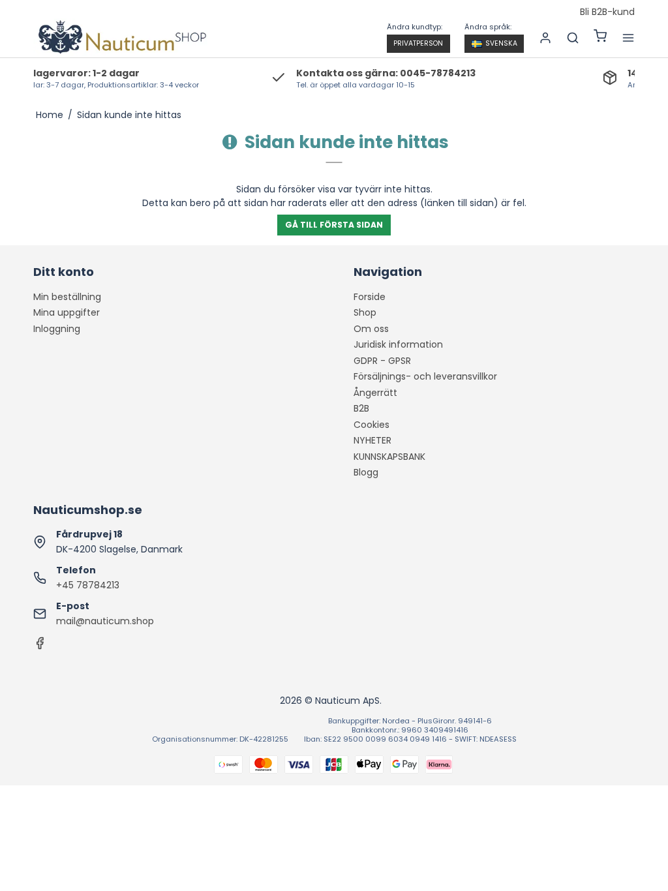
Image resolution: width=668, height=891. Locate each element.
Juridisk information (398, 344)
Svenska (501, 43)
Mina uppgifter (66, 312)
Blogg (366, 472)
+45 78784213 (87, 585)
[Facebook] (39, 646)
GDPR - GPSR (382, 360)
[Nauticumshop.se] (120, 37)
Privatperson (418, 43)
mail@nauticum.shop (105, 620)
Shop (365, 312)
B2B (361, 408)
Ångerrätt (375, 392)
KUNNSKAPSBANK (389, 456)
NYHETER (372, 440)
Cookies (371, 424)
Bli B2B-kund (607, 12)
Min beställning (67, 296)
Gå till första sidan (334, 224)
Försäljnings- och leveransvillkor (425, 376)
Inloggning (56, 328)
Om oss (371, 328)
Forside (370, 296)
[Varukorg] (600, 37)
